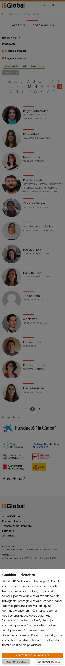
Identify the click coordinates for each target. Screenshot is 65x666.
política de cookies (41, 640)
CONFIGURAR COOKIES (48, 661)
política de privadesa (26, 645)
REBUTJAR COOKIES (16, 661)
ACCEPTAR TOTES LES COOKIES (32, 655)
